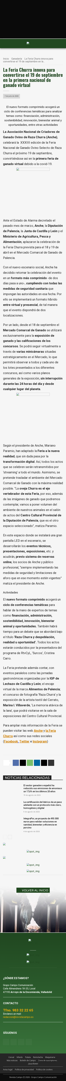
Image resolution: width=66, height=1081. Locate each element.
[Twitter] (29, 1042)
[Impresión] (51, 763)
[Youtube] (21, 1042)
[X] (23, 763)
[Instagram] (14, 1042)
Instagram (40, 741)
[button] (7, 43)
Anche (38, 730)
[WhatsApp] (30, 763)
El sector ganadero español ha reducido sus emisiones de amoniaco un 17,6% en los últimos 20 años (42, 788)
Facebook (11, 741)
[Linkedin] (37, 763)
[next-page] (10, 837)
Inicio (6, 58)
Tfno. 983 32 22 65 (18, 1010)
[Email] (44, 763)
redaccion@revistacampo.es (18, 1017)
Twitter (24, 741)
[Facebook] (16, 763)
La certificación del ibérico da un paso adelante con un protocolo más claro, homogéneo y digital (42, 805)
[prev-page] (5, 837)
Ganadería (16, 58)
